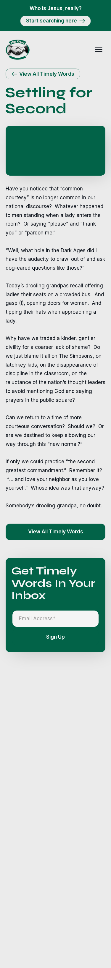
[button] (98, 49)
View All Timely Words (55, 532)
